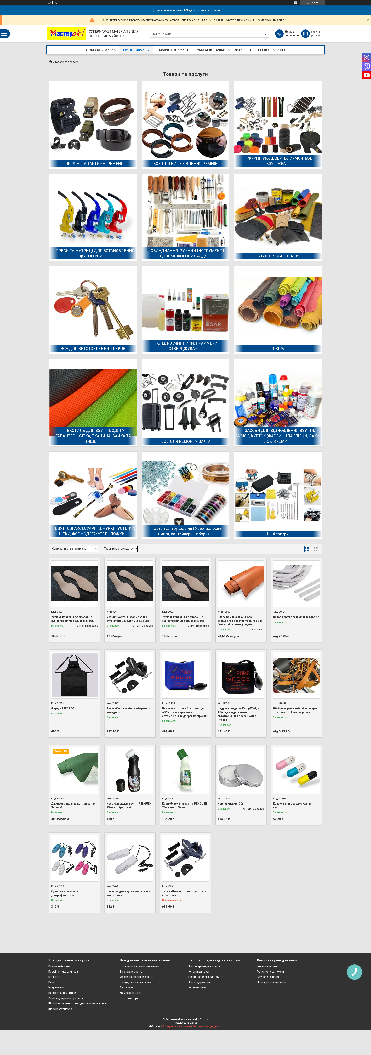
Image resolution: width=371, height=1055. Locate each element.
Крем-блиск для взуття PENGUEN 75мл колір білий (184, 805)
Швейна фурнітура (60, 1008)
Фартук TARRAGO (62, 708)
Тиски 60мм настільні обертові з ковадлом (128, 710)
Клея (51, 982)
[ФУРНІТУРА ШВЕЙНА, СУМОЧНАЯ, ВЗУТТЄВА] (278, 125)
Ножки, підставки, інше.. (272, 982)
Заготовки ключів (131, 971)
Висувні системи (267, 966)
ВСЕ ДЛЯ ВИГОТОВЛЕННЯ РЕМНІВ (185, 163)
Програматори (129, 998)
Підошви (53, 976)
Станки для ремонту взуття (65, 998)
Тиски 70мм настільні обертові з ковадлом (184, 893)
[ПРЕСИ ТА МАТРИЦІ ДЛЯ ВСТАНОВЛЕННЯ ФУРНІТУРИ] (93, 217)
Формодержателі (199, 982)
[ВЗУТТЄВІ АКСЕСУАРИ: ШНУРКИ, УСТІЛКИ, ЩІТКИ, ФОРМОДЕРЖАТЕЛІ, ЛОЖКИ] (93, 495)
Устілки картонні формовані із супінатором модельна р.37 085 (72, 618)
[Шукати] (264, 33)
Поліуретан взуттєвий (62, 992)
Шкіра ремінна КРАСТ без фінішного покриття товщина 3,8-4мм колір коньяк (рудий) (240, 620)
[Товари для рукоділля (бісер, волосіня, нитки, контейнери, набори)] (185, 495)
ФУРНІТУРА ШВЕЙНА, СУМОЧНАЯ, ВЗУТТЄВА (280, 161)
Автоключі (126, 987)
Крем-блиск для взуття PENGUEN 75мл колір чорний (129, 805)
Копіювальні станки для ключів (140, 966)
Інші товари (278, 534)
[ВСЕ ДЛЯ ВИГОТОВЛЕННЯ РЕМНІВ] (185, 125)
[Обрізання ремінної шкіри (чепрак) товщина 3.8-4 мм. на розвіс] (296, 675)
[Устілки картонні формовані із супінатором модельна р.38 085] (130, 583)
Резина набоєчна (59, 966)
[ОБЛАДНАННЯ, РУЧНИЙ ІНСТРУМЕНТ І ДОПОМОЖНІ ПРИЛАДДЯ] (185, 217)
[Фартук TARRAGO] (74, 675)
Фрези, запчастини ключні (136, 976)
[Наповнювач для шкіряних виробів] (296, 583)
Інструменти (56, 987)
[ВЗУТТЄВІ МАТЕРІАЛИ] (278, 217)
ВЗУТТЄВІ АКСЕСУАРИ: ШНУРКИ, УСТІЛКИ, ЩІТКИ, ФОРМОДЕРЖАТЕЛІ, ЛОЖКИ (95, 531)
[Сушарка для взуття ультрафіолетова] (74, 858)
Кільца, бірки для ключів (135, 982)
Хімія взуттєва (197, 987)
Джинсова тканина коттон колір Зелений (73, 805)
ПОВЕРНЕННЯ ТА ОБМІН (267, 50)
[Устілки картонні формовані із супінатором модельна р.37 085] (74, 583)
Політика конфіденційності (207, 1026)
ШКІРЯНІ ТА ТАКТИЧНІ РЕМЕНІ (93, 163)
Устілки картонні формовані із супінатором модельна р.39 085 (183, 618)
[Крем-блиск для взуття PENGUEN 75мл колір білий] (185, 770)
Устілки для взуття (200, 971)
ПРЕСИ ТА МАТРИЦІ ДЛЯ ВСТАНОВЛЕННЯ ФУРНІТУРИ (95, 253)
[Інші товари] (278, 495)
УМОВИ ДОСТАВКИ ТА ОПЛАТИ (220, 50)
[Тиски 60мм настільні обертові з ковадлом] (130, 675)
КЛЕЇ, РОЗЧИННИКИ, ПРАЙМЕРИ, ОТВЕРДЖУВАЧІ (187, 346)
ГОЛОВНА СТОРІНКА (101, 50)
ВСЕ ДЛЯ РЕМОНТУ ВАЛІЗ (185, 441)
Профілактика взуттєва (63, 971)
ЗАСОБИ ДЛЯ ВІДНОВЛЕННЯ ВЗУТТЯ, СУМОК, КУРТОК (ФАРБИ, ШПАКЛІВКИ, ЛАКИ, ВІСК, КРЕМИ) (278, 436)
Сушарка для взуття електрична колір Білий (128, 893)
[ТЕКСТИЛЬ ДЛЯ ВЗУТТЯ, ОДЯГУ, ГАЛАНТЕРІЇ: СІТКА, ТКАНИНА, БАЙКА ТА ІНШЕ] (93, 402)
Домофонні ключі (131, 992)
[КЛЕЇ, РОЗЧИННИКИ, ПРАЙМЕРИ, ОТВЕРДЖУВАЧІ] (185, 310)
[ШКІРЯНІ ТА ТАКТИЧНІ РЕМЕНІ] (93, 125)
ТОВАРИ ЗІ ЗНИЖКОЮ (173, 50)
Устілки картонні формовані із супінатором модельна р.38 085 (128, 618)
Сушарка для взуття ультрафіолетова (64, 893)
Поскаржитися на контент (177, 1026)
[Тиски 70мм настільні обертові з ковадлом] (185, 858)
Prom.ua (204, 1019)
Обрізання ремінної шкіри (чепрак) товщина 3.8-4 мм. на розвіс (296, 710)
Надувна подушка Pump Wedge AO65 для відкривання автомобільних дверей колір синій (185, 712)
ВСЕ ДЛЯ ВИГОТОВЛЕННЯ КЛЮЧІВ (93, 348)
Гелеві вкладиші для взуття (205, 976)
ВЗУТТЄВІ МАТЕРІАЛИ (278, 256)
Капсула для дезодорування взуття (292, 805)
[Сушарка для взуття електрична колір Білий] (130, 858)
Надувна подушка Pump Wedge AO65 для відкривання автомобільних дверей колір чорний (238, 714)
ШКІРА (278, 348)
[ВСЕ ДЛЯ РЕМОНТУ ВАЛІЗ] (185, 402)
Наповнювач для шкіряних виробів (296, 616)
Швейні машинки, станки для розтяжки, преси (77, 1003)
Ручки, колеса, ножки (270, 971)
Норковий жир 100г (230, 803)
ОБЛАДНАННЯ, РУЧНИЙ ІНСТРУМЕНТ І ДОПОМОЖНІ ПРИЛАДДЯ (187, 253)
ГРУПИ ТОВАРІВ (134, 50)
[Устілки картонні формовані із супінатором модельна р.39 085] (185, 583)
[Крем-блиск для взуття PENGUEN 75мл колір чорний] (130, 770)
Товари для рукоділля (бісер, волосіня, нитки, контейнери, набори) (187, 531)
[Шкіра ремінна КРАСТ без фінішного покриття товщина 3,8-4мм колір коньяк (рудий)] (241, 583)
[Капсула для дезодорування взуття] (296, 770)
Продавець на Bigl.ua (185, 1023)
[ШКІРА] (278, 310)
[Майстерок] (66, 33)
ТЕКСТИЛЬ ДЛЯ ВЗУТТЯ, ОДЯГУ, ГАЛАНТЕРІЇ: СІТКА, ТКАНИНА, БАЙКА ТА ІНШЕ (93, 436)
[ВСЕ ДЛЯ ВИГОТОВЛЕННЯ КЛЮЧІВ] (93, 310)
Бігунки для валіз (268, 976)
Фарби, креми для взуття (204, 966)
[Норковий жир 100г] (241, 770)
